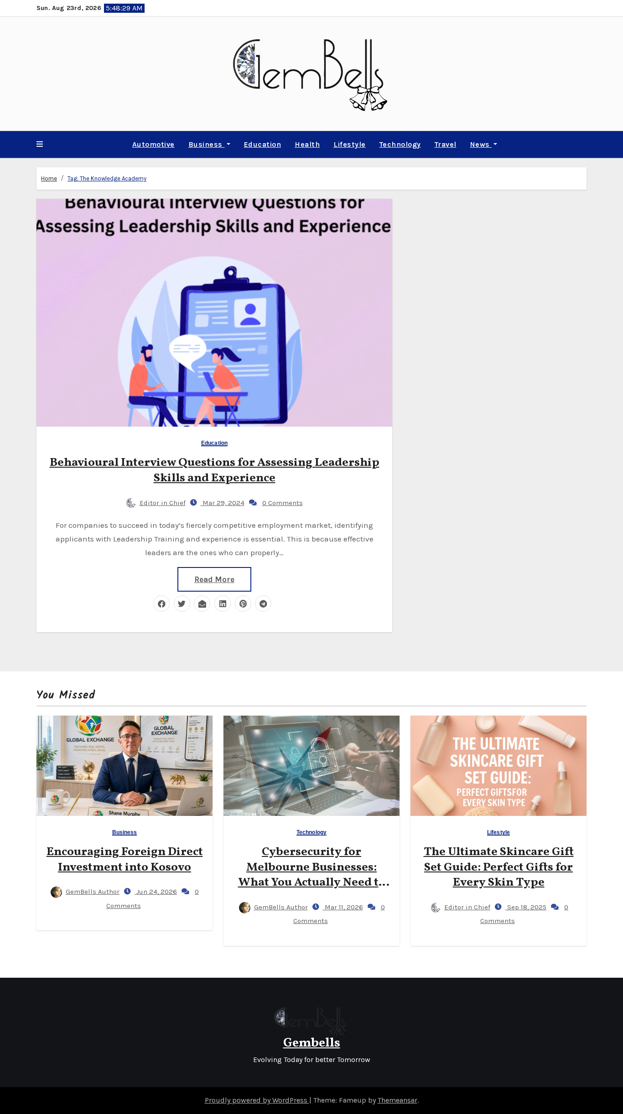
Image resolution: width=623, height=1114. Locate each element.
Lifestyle (349, 144)
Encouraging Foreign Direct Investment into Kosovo (125, 860)
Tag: (106, 178)
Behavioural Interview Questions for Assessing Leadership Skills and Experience (214, 470)
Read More (214, 579)
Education (262, 144)
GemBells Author (92, 891)
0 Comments (282, 503)
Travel (446, 144)
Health (307, 144)
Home (49, 178)
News (481, 144)
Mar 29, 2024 (222, 503)
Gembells (311, 1043)
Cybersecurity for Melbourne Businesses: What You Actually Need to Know (311, 875)
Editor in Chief (163, 503)
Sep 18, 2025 (525, 907)
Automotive (153, 144)
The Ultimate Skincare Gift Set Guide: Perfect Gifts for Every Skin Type (499, 867)
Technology (400, 144)
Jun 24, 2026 (156, 891)
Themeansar (397, 1100)
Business (206, 144)
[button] (39, 144)
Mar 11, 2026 (343, 907)
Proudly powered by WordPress (257, 1100)
